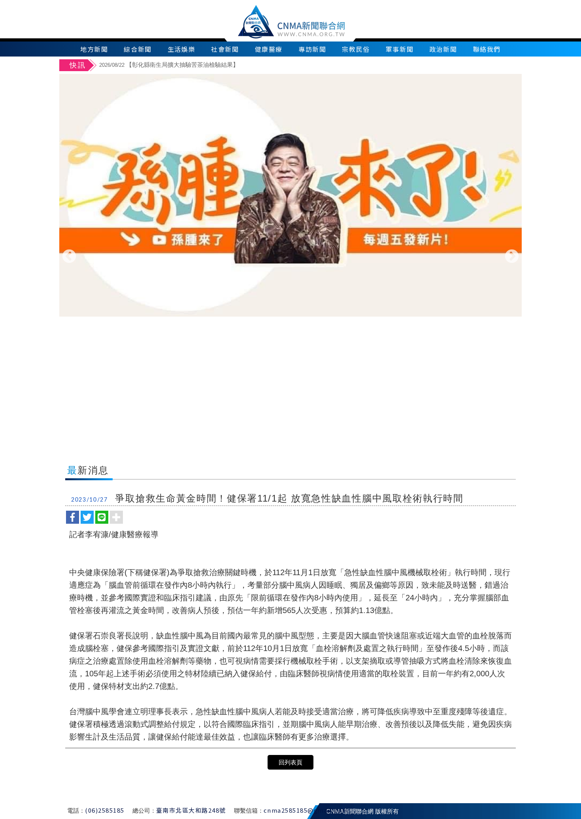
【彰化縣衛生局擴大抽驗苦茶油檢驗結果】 (169, 64)
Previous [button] (69, 257)
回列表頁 (290, 762)
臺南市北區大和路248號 (191, 810)
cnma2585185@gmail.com (306, 810)
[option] (309, 66)
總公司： (144, 810)
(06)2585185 (104, 810)
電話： (76, 810)
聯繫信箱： (249, 810)
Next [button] (512, 257)
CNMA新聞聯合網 (290, 21)
